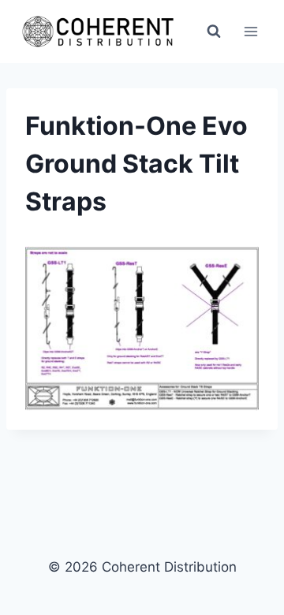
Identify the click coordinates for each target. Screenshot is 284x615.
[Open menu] (250, 31)
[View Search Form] (214, 31)
